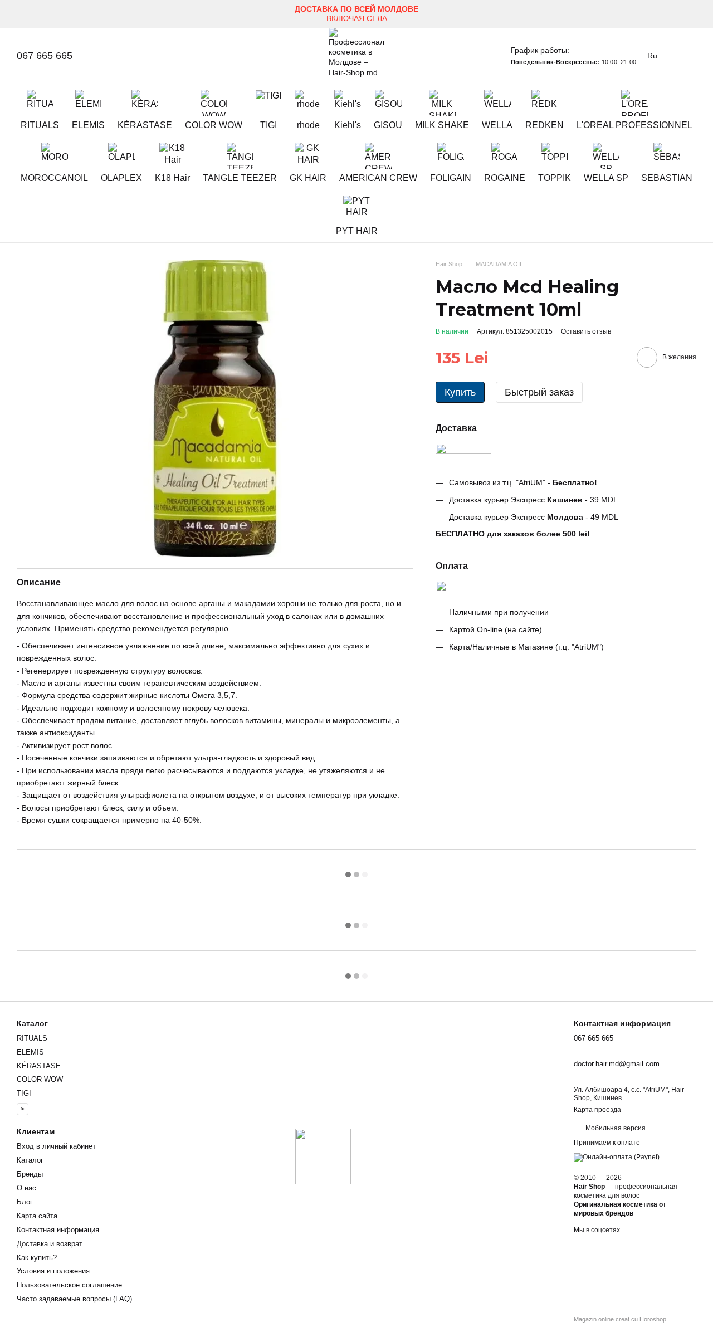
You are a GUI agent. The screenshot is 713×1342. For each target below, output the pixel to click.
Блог (25, 1202)
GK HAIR (308, 178)
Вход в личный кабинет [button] (56, 1146)
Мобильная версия (615, 1128)
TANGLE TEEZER (240, 178)
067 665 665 (44, 56)
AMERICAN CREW (378, 178)
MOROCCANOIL (54, 178)
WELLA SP (606, 178)
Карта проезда (597, 1110)
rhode (308, 125)
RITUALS (40, 125)
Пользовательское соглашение (69, 1285)
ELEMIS (88, 125)
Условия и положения (53, 1271)
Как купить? (37, 1257)
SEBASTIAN (666, 178)
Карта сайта (37, 1216)
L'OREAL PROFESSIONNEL (634, 125)
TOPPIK (554, 178)
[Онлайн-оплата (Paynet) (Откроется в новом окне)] (617, 1157)
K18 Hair (172, 178)
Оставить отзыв (586, 331)
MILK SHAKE (442, 125)
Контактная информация (58, 1230)
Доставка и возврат (49, 1243)
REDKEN (544, 125)
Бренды (30, 1174)
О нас (26, 1188)
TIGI (268, 125)
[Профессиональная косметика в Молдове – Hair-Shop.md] (323, 1156)
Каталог (30, 1160)
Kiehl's (347, 125)
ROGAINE (504, 178)
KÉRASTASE (145, 125)
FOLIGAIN (450, 178)
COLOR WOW (213, 125)
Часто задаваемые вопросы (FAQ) (74, 1299)
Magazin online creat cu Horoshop (620, 1319)
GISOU (388, 125)
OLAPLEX (121, 178)
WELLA (497, 125)
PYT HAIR (357, 231)
